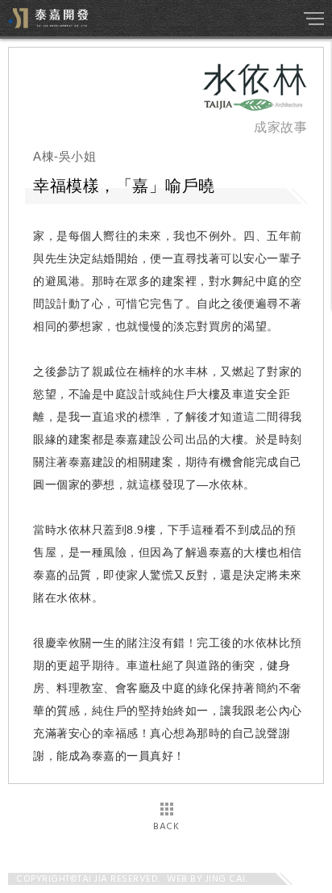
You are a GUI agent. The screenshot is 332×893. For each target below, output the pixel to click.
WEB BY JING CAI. (207, 879)
